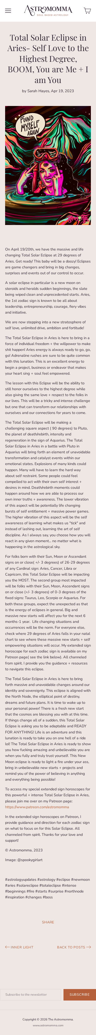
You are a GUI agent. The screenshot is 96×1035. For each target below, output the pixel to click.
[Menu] (8, 11)
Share (48, 922)
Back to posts (71, 947)
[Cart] (87, 11)
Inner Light (22, 947)
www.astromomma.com (48, 1025)
